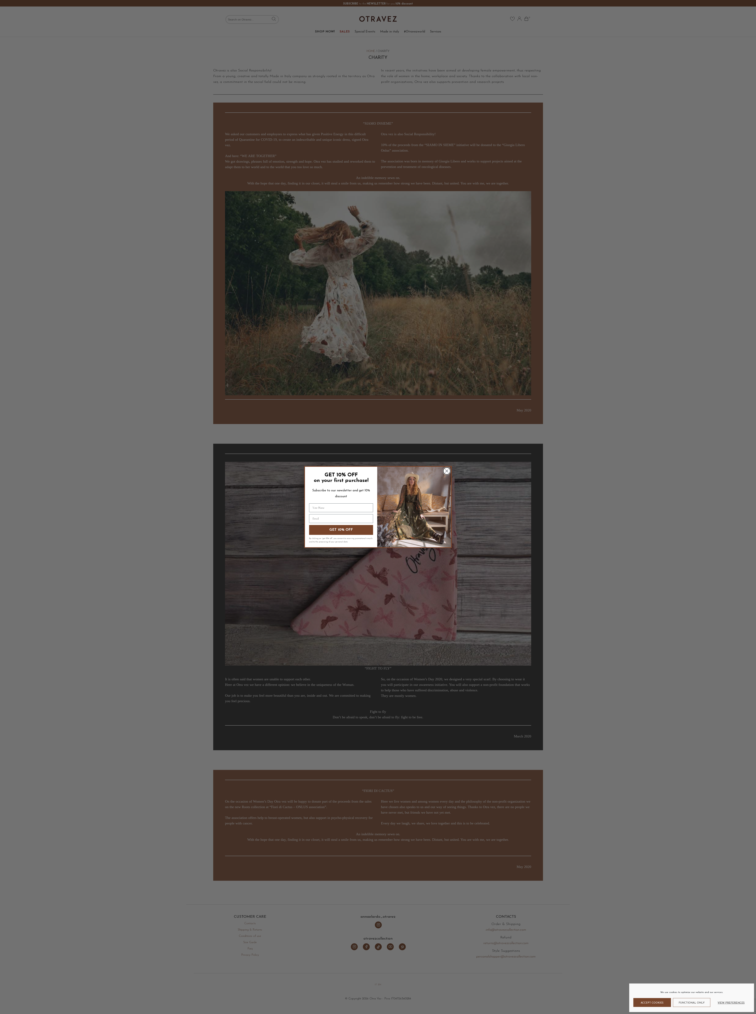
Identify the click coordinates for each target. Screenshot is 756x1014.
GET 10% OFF (341, 530)
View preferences (731, 1003)
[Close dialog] (446, 471)
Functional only (692, 1003)
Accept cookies (652, 1003)
